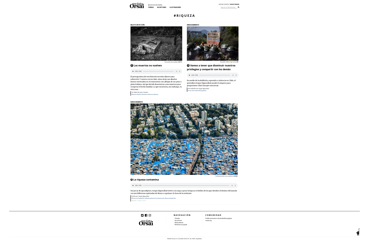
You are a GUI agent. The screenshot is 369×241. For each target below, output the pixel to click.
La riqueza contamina (146, 179)
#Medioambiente (150, 198)
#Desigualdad (202, 90)
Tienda (151, 7)
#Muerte (134, 94)
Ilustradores (175, 7)
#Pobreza (150, 94)
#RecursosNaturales (170, 198)
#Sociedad (195, 90)
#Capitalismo (141, 198)
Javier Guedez (143, 92)
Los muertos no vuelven (148, 65)
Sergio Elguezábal (203, 88)
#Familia (139, 94)
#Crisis (190, 90)
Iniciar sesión (224, 4)
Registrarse (234, 4)
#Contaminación (159, 198)
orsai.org (208, 220)
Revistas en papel (155, 5)
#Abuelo (155, 94)
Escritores (161, 7)
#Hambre (144, 94)
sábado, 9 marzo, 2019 (139, 200)
